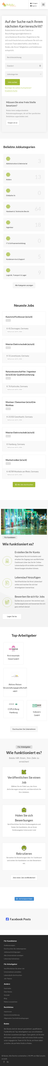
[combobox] (24, 74)
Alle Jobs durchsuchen (25, 485)
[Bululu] (9, 3)
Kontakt (7, 995)
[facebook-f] (4, 1061)
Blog (5, 998)
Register (34, 6)
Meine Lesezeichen (10, 1002)
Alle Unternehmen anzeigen (13, 955)
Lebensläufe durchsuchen (13, 975)
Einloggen (34, 3)
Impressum (8, 1011)
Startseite (7, 988)
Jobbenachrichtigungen (12, 952)
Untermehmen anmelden (12, 972)
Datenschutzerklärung (12, 1015)
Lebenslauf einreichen (11, 959)
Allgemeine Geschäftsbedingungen (16, 1018)
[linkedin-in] (7, 1061)
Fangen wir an (12, 123)
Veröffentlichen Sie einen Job (14, 968)
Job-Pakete (8, 978)
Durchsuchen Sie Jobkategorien (15, 949)
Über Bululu (8, 992)
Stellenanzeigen (9, 945)
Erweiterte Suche (11, 91)
